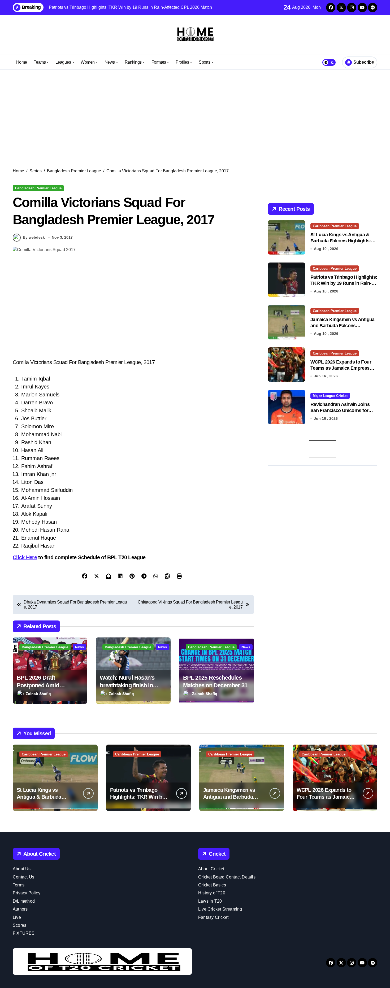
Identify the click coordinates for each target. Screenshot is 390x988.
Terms (18, 885)
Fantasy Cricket (213, 917)
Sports (204, 62)
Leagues (63, 62)
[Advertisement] (195, 112)
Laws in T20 (210, 901)
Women (88, 62)
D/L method (24, 901)
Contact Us (23, 877)
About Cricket (211, 869)
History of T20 (211, 893)
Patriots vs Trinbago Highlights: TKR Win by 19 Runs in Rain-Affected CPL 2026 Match (343, 283)
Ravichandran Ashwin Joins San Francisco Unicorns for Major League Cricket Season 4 (343, 410)
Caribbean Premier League (335, 226)
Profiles (182, 62)
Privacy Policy (26, 893)
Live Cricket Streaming (220, 909)
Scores (19, 925)
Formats (158, 62)
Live (17, 917)
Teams (40, 62)
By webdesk (34, 237)
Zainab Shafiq (38, 694)
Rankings (133, 62)
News (110, 62)
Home (21, 62)
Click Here (25, 557)
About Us (22, 869)
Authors (20, 909)
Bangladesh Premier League (38, 188)
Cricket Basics (212, 885)
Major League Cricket (330, 396)
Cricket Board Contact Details (226, 877)
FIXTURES (24, 933)
